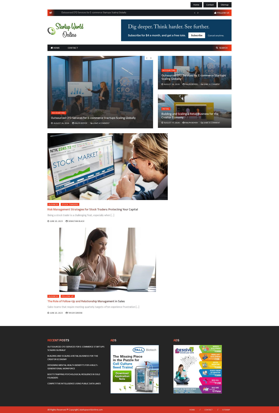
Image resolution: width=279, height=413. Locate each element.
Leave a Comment (211, 84)
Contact (210, 5)
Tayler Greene (75, 313)
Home (196, 5)
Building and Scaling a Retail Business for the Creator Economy (189, 115)
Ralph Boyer (191, 84)
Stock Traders (70, 204)
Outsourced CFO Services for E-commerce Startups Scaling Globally (193, 77)
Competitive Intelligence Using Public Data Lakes (74, 383)
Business (53, 204)
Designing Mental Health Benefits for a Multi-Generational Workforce (72, 367)
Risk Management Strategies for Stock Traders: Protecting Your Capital (92, 209)
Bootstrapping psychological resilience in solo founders (73, 376)
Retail (166, 108)
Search (223, 48)
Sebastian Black (76, 221)
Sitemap (225, 5)
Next (197, 13)
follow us (223, 13)
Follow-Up (68, 296)
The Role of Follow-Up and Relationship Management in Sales (86, 301)
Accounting (169, 70)
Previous (194, 13)
